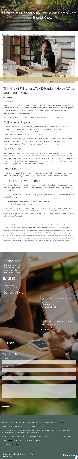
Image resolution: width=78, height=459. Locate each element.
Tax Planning (6, 55)
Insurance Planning (21, 55)
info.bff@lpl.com (14, 272)
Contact (5, 74)
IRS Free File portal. (52, 144)
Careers (9, 343)
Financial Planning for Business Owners (60, 50)
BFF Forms (44, 64)
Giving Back (6, 35)
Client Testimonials (40, 35)
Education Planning (59, 45)
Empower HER (7, 50)
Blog (3, 64)
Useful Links (31, 64)
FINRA (59, 422)
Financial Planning (26, 45)
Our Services (6, 40)
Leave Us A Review (9, 78)
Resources (6, 60)
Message (12, 383)
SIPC (63, 422)
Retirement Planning (9, 45)
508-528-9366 (17, 265)
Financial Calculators (16, 64)
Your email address (16, 367)
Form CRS (14, 444)
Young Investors (22, 50)
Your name (13, 359)
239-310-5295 (15, 267)
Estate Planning (37, 50)
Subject (12, 375)
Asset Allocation (42, 45)
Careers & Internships (22, 35)
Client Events (6, 69)
